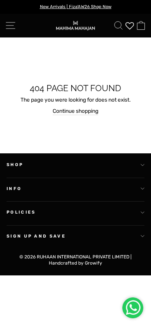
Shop (15, 164)
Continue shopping (75, 111)
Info (14, 188)
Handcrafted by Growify (75, 263)
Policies (21, 212)
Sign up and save (36, 236)
